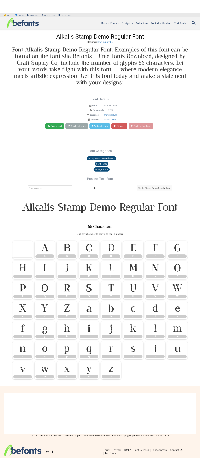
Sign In (8, 15)
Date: (94, 105)
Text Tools (180, 23)
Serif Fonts (101, 163)
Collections (142, 23)
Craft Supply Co (105, 42)
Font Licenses (141, 450)
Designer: (94, 114)
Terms (107, 450)
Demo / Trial (110, 119)
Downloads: (99, 110)
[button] (193, 24)
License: (95, 119)
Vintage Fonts (101, 169)
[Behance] (47, 452)
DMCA (127, 450)
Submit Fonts (66, 15)
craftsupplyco (110, 114)
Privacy (117, 450)
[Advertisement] (100, 413)
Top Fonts (110, 453)
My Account (34, 15)
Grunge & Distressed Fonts (101, 158)
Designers (127, 23)
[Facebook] (52, 452)
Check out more (78, 126)
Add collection (101, 126)
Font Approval (159, 450)
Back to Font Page (142, 126)
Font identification (161, 23)
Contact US (176, 450)
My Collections (49, 15)
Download (56, 126)
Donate (120, 126)
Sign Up (19, 15)
